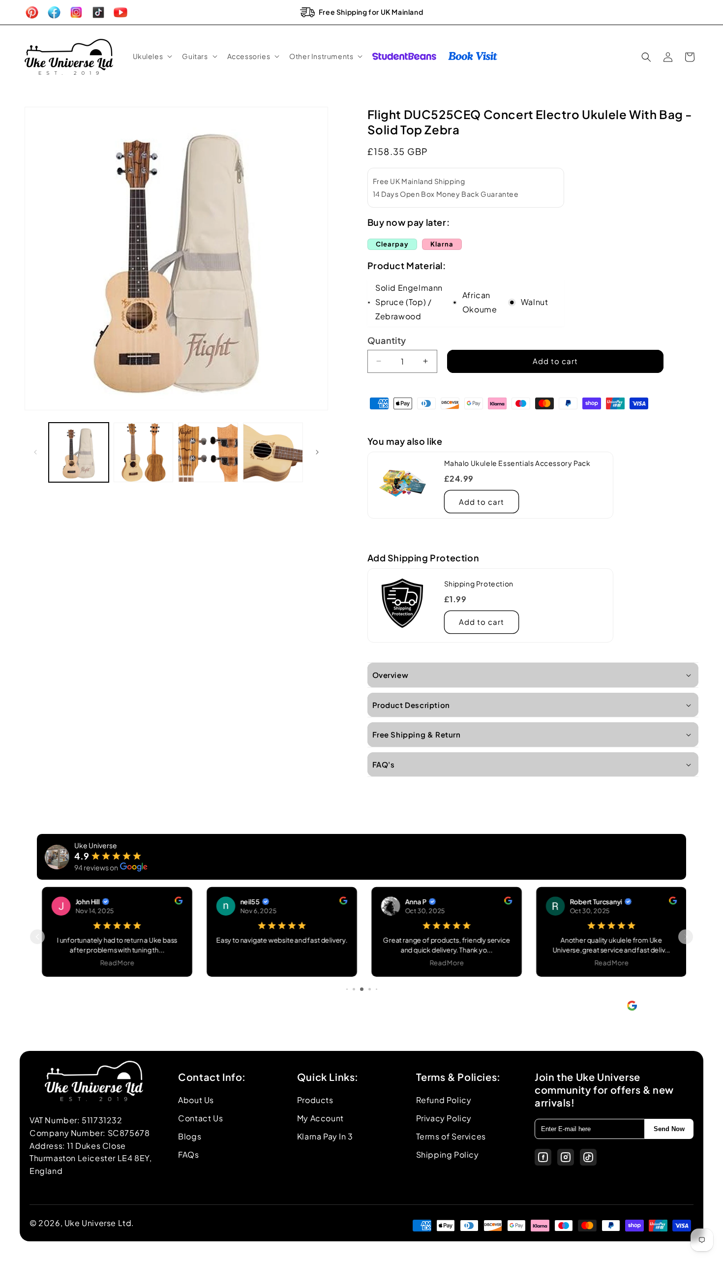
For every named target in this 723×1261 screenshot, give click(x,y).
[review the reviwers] (176, 901)
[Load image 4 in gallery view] (273, 453)
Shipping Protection (478, 583)
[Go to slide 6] (369, 989)
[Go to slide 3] (347, 989)
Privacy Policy (444, 1118)
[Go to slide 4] (354, 989)
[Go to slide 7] (376, 989)
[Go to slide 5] (361, 989)
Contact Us (200, 1118)
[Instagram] (565, 1157)
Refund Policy (444, 1100)
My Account (320, 1118)
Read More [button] (114, 962)
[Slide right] (317, 452)
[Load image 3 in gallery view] (208, 453)
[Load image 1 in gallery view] (79, 453)
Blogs (189, 1136)
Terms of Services (451, 1136)
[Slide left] (35, 452)
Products (315, 1100)
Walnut (534, 302)
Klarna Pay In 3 (325, 1136)
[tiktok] (588, 1157)
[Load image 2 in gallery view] (144, 453)
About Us (196, 1100)
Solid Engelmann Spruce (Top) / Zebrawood (409, 301)
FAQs (188, 1154)
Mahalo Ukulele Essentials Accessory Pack (517, 463)
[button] (152, 56)
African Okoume (479, 302)
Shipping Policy (447, 1154)
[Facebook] (543, 1157)
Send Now (669, 1129)
